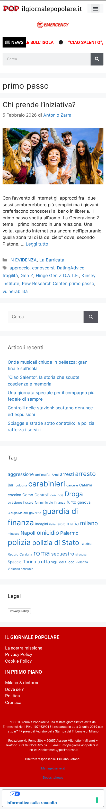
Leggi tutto (37, 244)
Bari (11, 485)
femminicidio (44, 502)
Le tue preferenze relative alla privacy (58, 793)
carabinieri (46, 483)
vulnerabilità (15, 291)
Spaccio (15, 562)
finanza (59, 502)
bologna (21, 485)
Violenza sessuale (20, 569)
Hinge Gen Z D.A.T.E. (57, 275)
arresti (67, 474)
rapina (87, 543)
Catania (85, 485)
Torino (29, 561)
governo (35, 513)
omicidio (48, 532)
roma (41, 553)
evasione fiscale (20, 502)
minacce (13, 533)
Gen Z (27, 275)
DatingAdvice (70, 267)
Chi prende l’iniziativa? (39, 104)
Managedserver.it (53, 768)
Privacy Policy (19, 611)
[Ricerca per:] (46, 317)
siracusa (80, 554)
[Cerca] (97, 59)
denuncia (56, 495)
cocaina (14, 495)
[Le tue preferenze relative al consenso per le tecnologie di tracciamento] (97, 800)
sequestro (62, 554)
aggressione (21, 474)
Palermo (69, 533)
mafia (73, 523)
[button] (95, 8)
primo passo (81, 283)
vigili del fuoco (62, 562)
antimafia (42, 475)
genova (84, 502)
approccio (20, 267)
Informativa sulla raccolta (31, 802)
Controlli (41, 495)
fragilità (10, 275)
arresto (85, 473)
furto (71, 502)
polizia (19, 542)
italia (52, 524)
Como (27, 495)
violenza (82, 562)
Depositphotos (53, 777)
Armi (55, 475)
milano (89, 523)
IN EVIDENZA (23, 259)
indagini (41, 524)
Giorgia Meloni (18, 513)
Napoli (28, 533)
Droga (74, 494)
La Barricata (51, 259)
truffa (43, 561)
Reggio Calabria (20, 554)
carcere (72, 485)
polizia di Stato (55, 543)
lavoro (61, 524)
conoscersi (43, 267)
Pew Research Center (44, 283)
